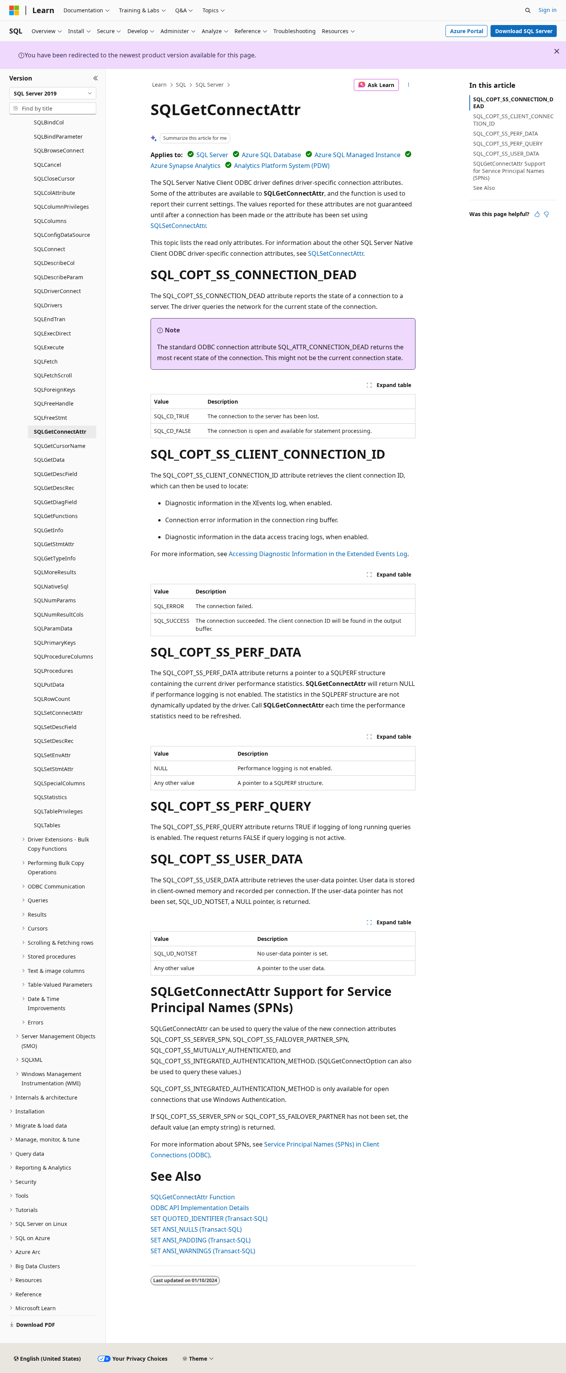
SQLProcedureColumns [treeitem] (63, 656)
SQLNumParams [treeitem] (55, 600)
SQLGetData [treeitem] (49, 459)
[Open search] (528, 10)
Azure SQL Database (271, 155)
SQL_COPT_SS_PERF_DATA (505, 133)
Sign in (548, 9)
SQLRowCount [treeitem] (52, 698)
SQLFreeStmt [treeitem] (50, 417)
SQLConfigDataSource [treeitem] (62, 234)
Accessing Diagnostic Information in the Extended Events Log (318, 554)
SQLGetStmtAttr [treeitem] (54, 544)
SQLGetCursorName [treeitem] (59, 445)
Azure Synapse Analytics (186, 165)
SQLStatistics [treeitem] (50, 797)
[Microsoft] (14, 10)
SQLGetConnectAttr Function (193, 1197)
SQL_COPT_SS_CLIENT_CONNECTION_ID (513, 119)
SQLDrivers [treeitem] (48, 305)
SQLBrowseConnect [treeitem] (59, 150)
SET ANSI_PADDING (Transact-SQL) (201, 1240)
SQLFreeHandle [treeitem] (54, 403)
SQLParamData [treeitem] (53, 628)
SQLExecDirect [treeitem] (52, 333)
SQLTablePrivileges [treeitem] (58, 811)
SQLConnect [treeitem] (49, 249)
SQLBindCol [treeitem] (49, 122)
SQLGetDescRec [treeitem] (54, 487)
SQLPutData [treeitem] (49, 684)
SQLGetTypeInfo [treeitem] (54, 558)
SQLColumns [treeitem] (50, 221)
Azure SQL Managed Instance (357, 155)
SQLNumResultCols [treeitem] (59, 614)
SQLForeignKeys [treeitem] (54, 389)
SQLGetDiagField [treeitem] (55, 502)
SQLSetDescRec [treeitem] (54, 740)
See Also (484, 187)
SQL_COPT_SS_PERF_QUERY (508, 143)
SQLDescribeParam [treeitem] (58, 277)
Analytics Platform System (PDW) (282, 165)
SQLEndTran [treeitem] (49, 319)
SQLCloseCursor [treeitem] (54, 178)
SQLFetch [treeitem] (46, 361)
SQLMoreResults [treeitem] (55, 572)
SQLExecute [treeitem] (49, 347)
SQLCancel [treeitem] (47, 164)
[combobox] (52, 93)
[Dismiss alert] (557, 51)
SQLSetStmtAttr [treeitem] (54, 769)
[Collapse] (95, 78)
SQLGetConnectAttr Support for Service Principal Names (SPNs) (509, 170)
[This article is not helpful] (546, 214)
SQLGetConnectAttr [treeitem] (60, 431)
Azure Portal (466, 31)
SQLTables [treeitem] (47, 825)
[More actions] (408, 85)
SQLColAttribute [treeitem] (54, 192)
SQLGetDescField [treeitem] (55, 474)
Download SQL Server (524, 31)
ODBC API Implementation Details (200, 1208)
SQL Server (210, 84)
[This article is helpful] (537, 214)
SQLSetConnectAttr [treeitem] (58, 712)
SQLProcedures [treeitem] (53, 670)
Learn (159, 84)
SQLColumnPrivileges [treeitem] (61, 206)
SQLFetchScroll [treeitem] (53, 375)
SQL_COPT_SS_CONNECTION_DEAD (513, 103)
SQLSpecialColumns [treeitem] (59, 783)
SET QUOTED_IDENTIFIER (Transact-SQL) (209, 1218)
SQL (181, 84)
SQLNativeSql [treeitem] (51, 586)
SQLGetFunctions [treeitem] (56, 516)
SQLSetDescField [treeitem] (55, 727)
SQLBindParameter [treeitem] (58, 136)
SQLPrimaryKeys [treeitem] (55, 642)
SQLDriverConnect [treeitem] (57, 291)
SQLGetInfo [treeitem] (48, 530)
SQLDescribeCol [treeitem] (54, 263)
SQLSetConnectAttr (178, 225)
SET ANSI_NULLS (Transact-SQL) (196, 1229)
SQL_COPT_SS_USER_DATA (506, 153)
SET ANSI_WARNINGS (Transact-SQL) (203, 1251)
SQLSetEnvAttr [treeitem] (52, 755)
